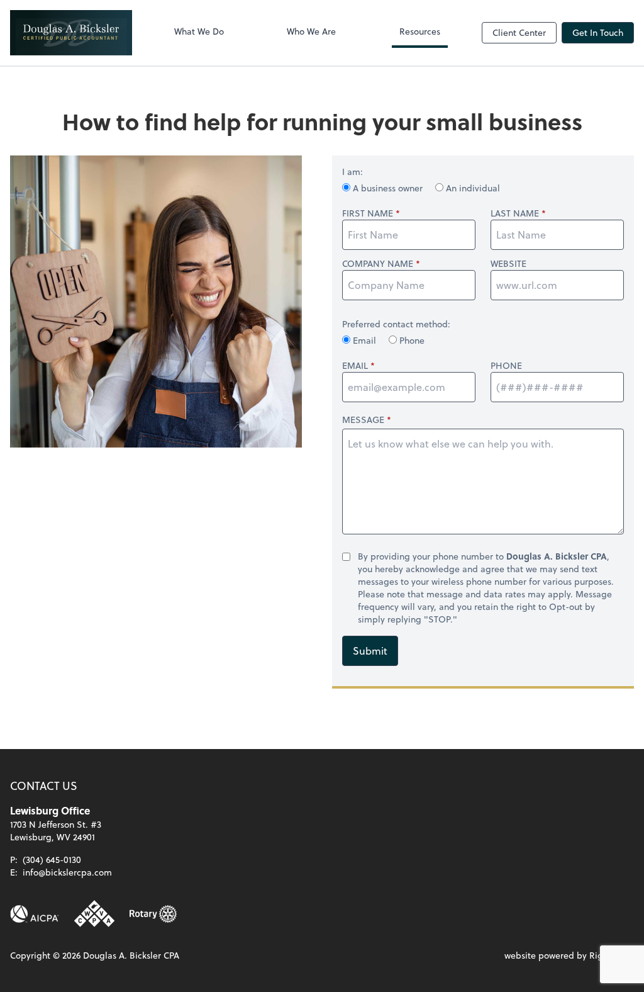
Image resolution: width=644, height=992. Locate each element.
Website (508, 263)
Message (363, 419)
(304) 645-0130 (52, 859)
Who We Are (311, 31)
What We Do (199, 31)
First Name (367, 213)
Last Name (515, 213)
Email (364, 340)
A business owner (387, 187)
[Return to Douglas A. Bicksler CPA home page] (71, 32)
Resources (419, 31)
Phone (411, 340)
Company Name (377, 263)
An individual (471, 187)
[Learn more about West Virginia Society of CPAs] (94, 914)
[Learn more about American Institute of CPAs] (34, 914)
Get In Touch (597, 32)
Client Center (519, 32)
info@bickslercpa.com (67, 872)
